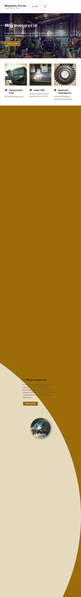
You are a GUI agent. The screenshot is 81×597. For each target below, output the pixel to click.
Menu (36, 6)
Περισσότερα (12, 43)
